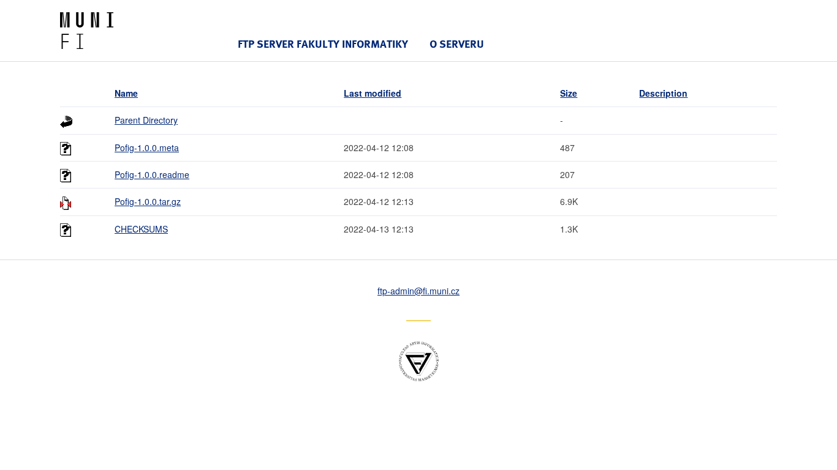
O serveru (457, 44)
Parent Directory (146, 120)
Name (126, 93)
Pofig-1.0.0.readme (152, 174)
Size (568, 93)
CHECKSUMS (141, 229)
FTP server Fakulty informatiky (323, 44)
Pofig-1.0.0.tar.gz (148, 201)
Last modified (372, 93)
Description (663, 93)
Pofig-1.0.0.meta (147, 147)
